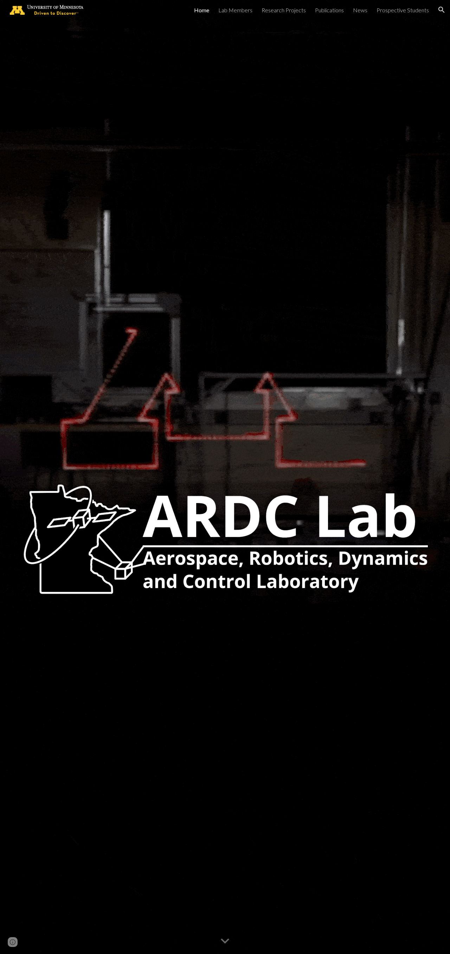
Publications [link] (329, 10)
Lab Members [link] (235, 10)
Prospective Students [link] (403, 10)
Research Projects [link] (284, 10)
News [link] (360, 10)
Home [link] (201, 10)
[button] (441, 9)
